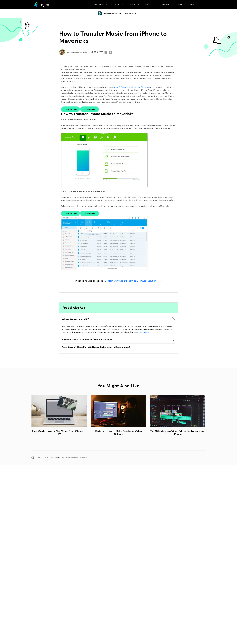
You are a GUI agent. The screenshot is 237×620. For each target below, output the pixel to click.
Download (165, 4)
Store (179, 4)
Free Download (70, 109)
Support (193, 4)
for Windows (143, 87)
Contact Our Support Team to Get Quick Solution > (132, 280)
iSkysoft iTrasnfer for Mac (124, 87)
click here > (144, 332)
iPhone (40, 458)
